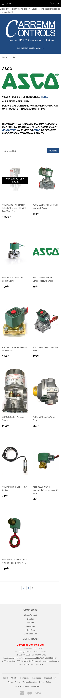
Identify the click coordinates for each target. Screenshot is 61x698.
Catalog (30, 618)
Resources (30, 626)
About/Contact (30, 615)
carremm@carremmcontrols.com (22, 657)
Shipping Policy (50, 677)
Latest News (30, 630)
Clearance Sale (30, 633)
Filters (53, 150)
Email (36, 130)
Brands (30, 622)
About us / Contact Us (20, 677)
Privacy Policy (45, 682)
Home (4, 57)
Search (5, 677)
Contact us (9, 130)
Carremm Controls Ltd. (31, 686)
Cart (56, 3)
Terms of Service (30, 682)
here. (44, 96)
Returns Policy (14, 682)
